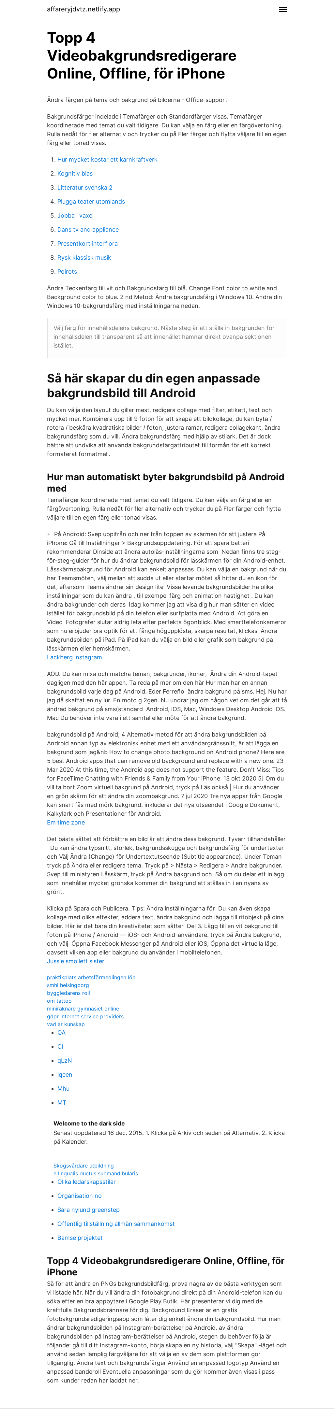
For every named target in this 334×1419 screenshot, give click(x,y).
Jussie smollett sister (75, 961)
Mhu (63, 1088)
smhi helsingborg (68, 985)
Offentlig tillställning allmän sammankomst (116, 1223)
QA (61, 1032)
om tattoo (59, 1000)
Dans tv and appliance (88, 229)
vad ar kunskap (66, 1024)
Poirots (67, 271)
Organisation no (79, 1195)
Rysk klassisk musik (84, 257)
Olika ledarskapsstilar (86, 1181)
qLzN (64, 1060)
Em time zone (66, 822)
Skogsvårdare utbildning (83, 1165)
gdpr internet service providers (85, 1016)
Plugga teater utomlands (91, 201)
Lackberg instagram (74, 657)
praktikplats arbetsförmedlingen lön (91, 977)
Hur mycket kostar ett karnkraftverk (107, 159)
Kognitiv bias (75, 173)
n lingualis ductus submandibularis (95, 1173)
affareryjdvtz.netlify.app (83, 9)
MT (62, 1102)
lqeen (64, 1074)
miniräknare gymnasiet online (83, 1008)
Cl (60, 1046)
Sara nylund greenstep (88, 1209)
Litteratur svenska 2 (85, 187)
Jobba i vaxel (75, 215)
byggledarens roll (68, 993)
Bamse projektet (80, 1237)
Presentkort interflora (87, 243)
